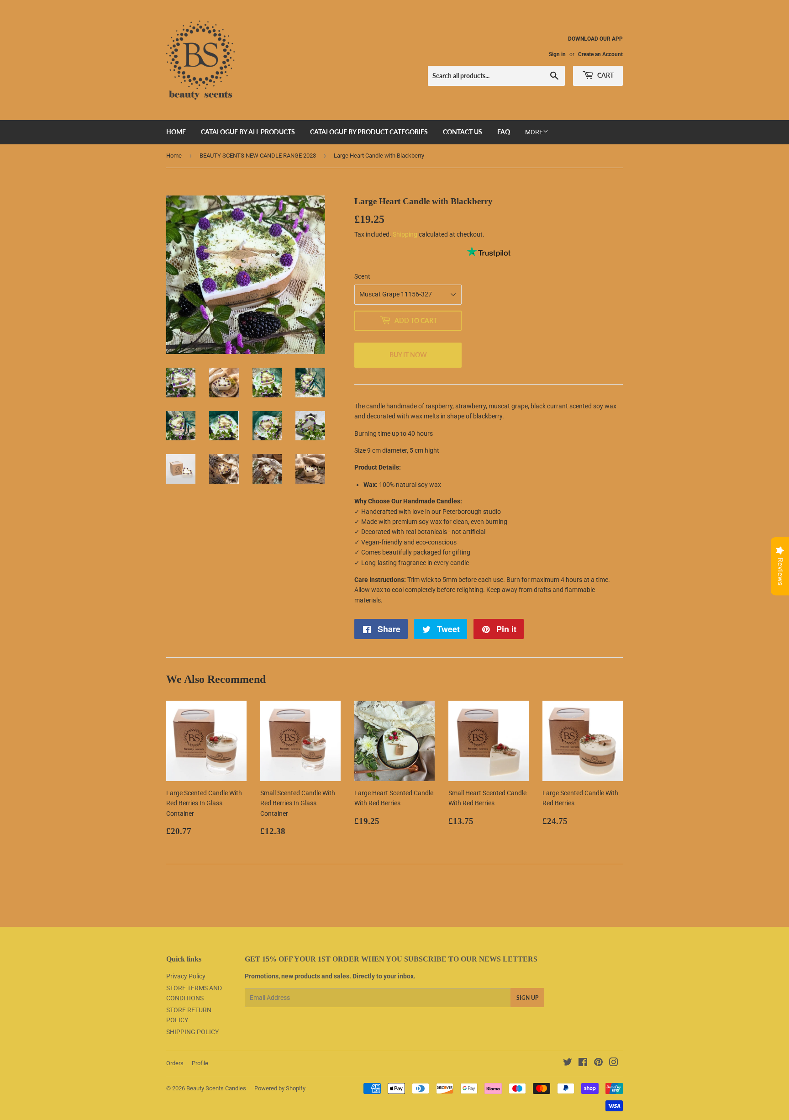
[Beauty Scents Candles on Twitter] (567, 1063)
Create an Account (600, 54)
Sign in (557, 54)
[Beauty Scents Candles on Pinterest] (598, 1063)
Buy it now (408, 355)
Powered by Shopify (279, 1088)
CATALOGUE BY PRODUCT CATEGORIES (369, 132)
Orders (175, 1063)
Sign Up (527, 997)
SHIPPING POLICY (192, 1031)
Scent (362, 276)
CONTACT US (462, 132)
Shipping (405, 234)
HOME (176, 132)
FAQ (503, 132)
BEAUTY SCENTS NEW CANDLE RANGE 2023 (258, 155)
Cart (605, 75)
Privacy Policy (185, 976)
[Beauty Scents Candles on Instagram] (613, 1063)
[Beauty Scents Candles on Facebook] (583, 1063)
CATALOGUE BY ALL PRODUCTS (248, 132)
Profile (200, 1063)
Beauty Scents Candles (216, 1088)
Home (174, 155)
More (534, 132)
